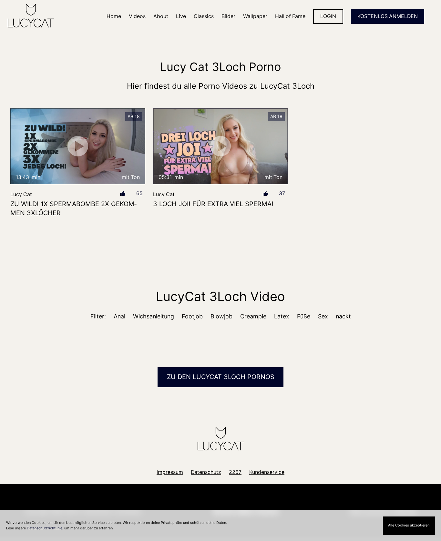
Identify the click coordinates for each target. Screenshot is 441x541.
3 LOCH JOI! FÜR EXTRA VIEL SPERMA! (213, 204)
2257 (235, 472)
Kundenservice (266, 472)
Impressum (170, 472)
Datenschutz (206, 472)
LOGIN (328, 16)
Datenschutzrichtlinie (44, 528)
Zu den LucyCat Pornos (220, 377)
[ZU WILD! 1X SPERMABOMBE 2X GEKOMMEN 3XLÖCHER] (77, 146)
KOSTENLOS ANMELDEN (387, 16)
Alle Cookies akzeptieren (408, 525)
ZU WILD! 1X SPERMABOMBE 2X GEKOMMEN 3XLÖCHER (73, 208)
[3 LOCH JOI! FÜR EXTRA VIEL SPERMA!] (220, 146)
